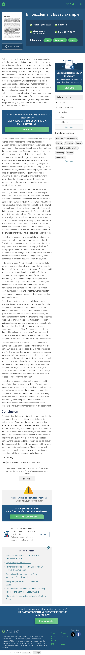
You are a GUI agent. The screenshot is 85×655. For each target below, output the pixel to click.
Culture (78, 143)
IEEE (33, 462)
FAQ (52, 644)
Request (43, 534)
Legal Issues (63, 122)
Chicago (23, 462)
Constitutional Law (66, 107)
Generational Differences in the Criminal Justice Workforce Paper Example (26, 575)
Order (53, 633)
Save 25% (27, 129)
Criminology (60, 40)
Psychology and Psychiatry (66, 148)
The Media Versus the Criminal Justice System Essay (26, 597)
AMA (38, 462)
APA (4, 462)
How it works (53, 638)
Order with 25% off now (26, 517)
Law (47, 40)
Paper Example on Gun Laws (18, 562)
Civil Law (62, 102)
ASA (28, 462)
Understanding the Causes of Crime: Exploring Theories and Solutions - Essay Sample (25, 590)
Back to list (13, 46)
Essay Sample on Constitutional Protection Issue (24, 583)
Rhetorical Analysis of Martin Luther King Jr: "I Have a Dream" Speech (25, 568)
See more (69, 127)
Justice (61, 117)
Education (69, 143)
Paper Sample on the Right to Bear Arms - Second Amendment (23, 557)
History (59, 143)
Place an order (46, 621)
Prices (63, 633)
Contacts (64, 636)
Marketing (60, 153)
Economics (60, 157)
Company (60, 138)
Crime (72, 40)
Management (72, 138)
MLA (9, 462)
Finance (70, 153)
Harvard (15, 462)
